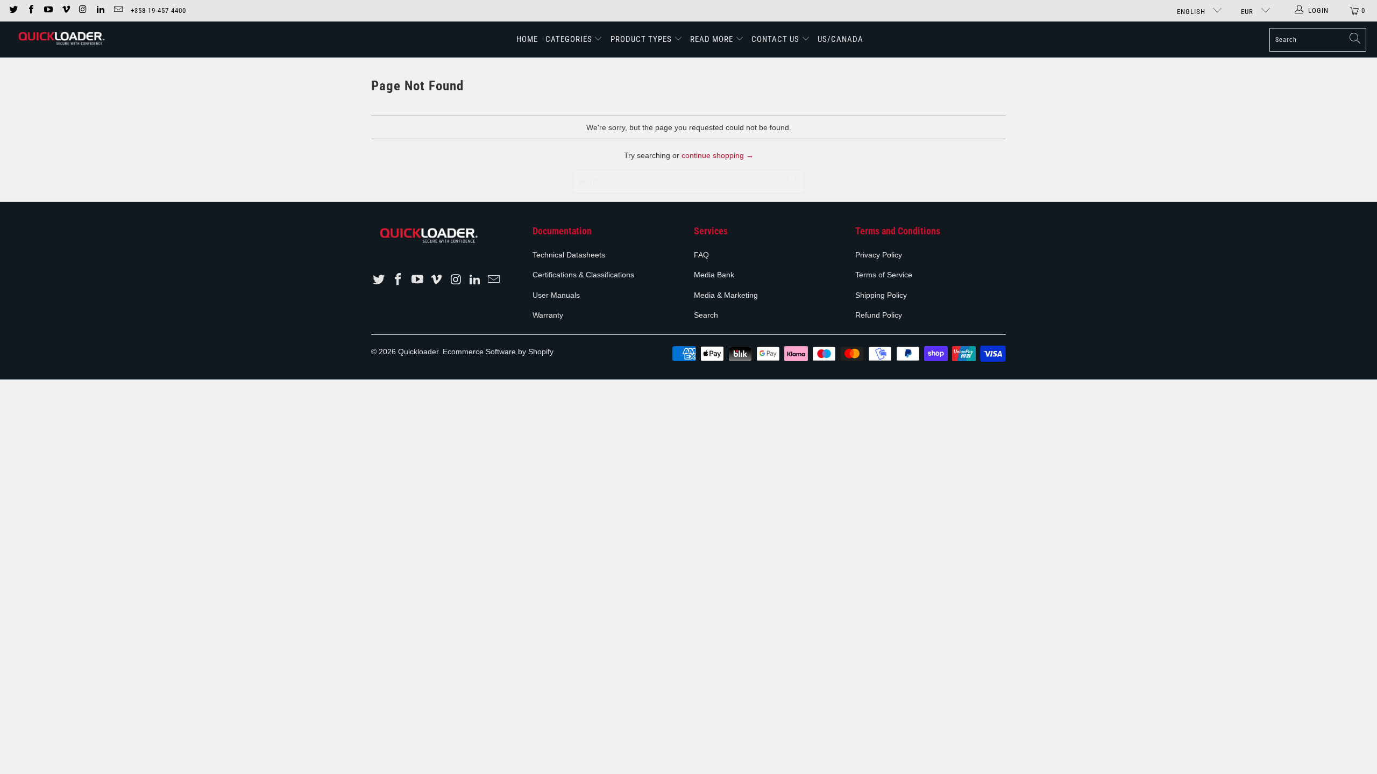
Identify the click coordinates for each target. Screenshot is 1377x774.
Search (706, 315)
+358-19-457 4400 (158, 10)
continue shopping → (718, 155)
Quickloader (418, 351)
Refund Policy (878, 315)
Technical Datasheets (569, 254)
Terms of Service (883, 274)
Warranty (548, 315)
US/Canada (840, 39)
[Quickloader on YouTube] (48, 10)
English (1192, 12)
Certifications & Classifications (583, 274)
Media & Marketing (726, 295)
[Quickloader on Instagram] (83, 10)
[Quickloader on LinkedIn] (100, 10)
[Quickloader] (60, 39)
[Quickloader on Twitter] (13, 10)
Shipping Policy (881, 295)
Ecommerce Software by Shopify (498, 351)
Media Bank (714, 274)
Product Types (641, 39)
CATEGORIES (569, 39)
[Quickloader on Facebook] (30, 10)
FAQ (701, 254)
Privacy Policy (878, 254)
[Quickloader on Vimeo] (65, 10)
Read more (712, 39)
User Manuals (556, 295)
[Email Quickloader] (117, 10)
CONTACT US (775, 39)
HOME (527, 39)
